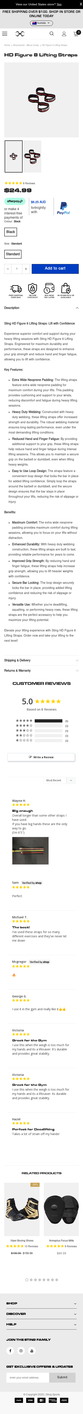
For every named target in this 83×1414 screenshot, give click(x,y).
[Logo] (25, 34)
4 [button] (39, 1279)
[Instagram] (21, 1351)
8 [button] (56, 1279)
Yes (59, 4)
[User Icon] (64, 34)
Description (11, 308)
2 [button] (31, 1279)
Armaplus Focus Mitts (61, 1241)
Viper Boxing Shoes (21, 1241)
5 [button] (44, 1279)
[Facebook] (10, 1351)
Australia (41, 23)
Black (10, 232)
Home (7, 45)
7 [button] (52, 1279)
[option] (41, 99)
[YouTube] (32, 1351)
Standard (13, 254)
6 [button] (48, 1279)
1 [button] (27, 1279)
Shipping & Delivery (17, 660)
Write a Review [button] (43, 757)
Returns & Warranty (17, 670)
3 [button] (35, 1279)
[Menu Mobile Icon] (4, 33)
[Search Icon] (52, 34)
